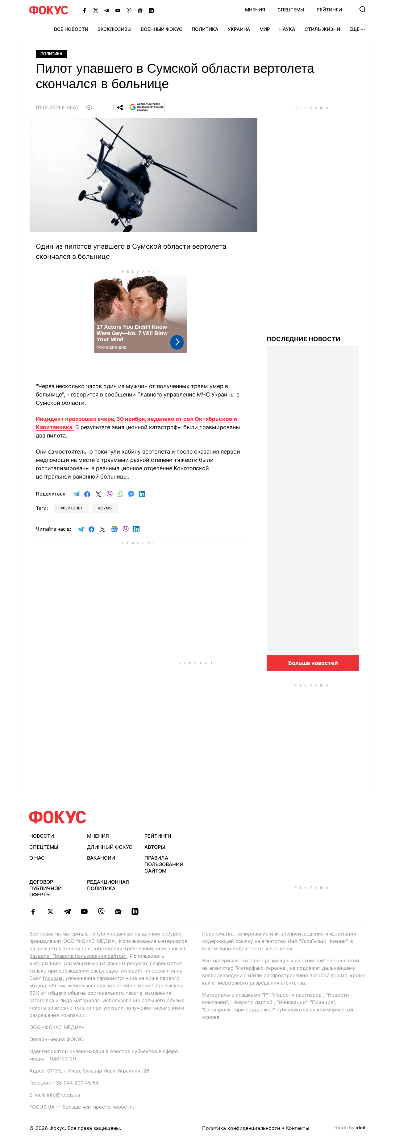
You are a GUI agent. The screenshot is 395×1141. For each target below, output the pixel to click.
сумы (106, 508)
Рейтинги (329, 9)
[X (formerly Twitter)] (95, 10)
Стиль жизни (322, 29)
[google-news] (118, 911)
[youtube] (84, 911)
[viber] (101, 911)
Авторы (154, 847)
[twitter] (50, 911)
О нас (37, 858)
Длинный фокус (109, 847)
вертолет (73, 508)
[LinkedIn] (151, 10)
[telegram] (67, 911)
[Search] (362, 9)
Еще (354, 29)
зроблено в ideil (350, 1128)
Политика (205, 29)
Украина (239, 29)
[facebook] (33, 911)
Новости (41, 836)
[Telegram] (106, 10)
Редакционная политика (108, 885)
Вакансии (101, 858)
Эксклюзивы (114, 29)
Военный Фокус (161, 29)
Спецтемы (290, 9)
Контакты (297, 1128)
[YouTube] (117, 10)
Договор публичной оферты (45, 888)
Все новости (71, 29)
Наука (287, 29)
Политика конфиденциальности (241, 1128)
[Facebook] (84, 10)
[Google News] (140, 10)
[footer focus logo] (57, 817)
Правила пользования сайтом (163, 864)
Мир (265, 29)
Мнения (255, 9)
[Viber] (129, 10)
